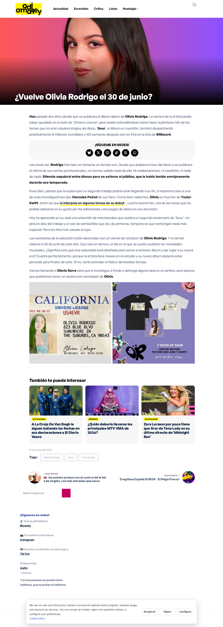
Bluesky (25, 525)
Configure (185, 611)
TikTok (25, 554)
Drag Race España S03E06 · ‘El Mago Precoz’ (150, 479)
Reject (167, 611)
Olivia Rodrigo (52, 457)
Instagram (27, 540)
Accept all (149, 611)
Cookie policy (37, 618)
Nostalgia (129, 8)
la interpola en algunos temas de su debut (92, 203)
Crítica (98, 8)
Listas (113, 8)
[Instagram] (107, 152)
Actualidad (60, 8)
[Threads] (125, 152)
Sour (71, 457)
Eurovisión (81, 8)
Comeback (88, 457)
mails (24, 568)
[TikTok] (116, 152)
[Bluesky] (89, 152)
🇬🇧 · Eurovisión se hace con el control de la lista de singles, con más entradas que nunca (75, 479)
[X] (98, 152)
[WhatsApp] (134, 152)
